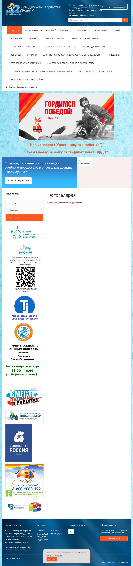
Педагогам (34, 38)
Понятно (51, 559)
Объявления (14, 210)
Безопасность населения (85, 38)
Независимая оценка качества (60, 46)
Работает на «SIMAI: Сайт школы (115, 562)
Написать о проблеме (18, 180)
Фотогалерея (32, 87)
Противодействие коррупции (26, 63)
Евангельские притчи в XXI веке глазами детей (71, 63)
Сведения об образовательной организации (48, 30)
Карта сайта (56, 534)
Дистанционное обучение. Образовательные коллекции (72, 55)
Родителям (16, 38)
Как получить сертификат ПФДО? (95, 71)
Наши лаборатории (55, 38)
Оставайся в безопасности (24, 46)
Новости (12, 203)
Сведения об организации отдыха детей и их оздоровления (41, 71)
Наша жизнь (21, 87)
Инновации (114, 55)
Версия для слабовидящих (113, 6)
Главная (15, 30)
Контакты (32, 55)
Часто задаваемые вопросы (97, 46)
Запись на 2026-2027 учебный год (27, 79)
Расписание (101, 30)
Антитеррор (83, 30)
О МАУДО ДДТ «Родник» (43, 535)
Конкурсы (16, 55)
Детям (117, 30)
